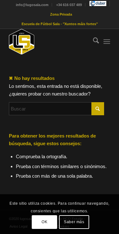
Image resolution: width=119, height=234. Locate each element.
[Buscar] (93, 41)
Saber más (74, 222)
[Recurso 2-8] (49, 41)
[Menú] (106, 41)
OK (44, 222)
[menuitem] (32, 4)
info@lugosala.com (32, 5)
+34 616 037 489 (69, 5)
